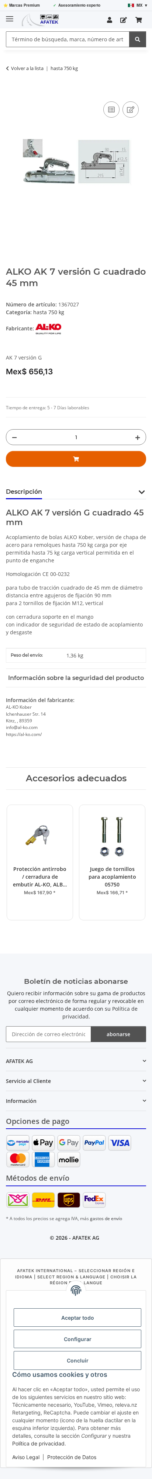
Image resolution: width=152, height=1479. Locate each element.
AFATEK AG (85, 1237)
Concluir (78, 1360)
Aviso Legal (25, 1457)
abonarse (118, 1034)
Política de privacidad (38, 1443)
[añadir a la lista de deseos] (130, 109)
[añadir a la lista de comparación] (111, 109)
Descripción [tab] (24, 491)
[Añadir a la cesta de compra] (12, 91)
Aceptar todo (77, 1318)
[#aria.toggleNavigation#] (9, 15)
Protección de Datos (71, 1457)
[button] (109, 20)
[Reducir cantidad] (14, 437)
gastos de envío (106, 1218)
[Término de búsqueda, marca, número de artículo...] (137, 39)
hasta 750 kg (48, 312)
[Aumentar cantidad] (137, 437)
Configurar (77, 1339)
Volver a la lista (27, 68)
